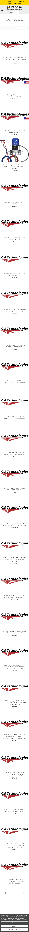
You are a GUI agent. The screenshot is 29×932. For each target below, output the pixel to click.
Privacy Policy (23, 919)
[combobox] (15, 12)
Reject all (14, 926)
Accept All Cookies (14, 929)
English (14, 12)
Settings (14, 923)
